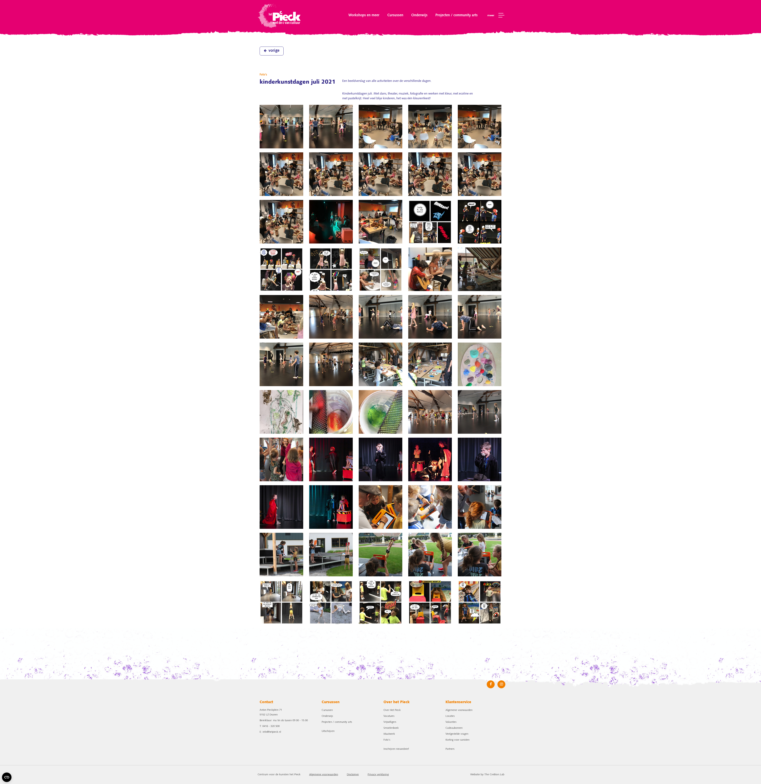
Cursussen (395, 15)
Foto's (386, 740)
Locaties (450, 716)
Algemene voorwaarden (459, 710)
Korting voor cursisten (457, 740)
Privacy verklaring (378, 774)
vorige (274, 51)
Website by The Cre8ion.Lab (487, 774)
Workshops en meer (363, 15)
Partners (450, 749)
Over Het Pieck (392, 710)
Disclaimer (353, 774)
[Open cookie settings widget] (6, 777)
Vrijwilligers (389, 722)
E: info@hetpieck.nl (270, 732)
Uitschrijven (328, 731)
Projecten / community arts (456, 15)
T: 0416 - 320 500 (270, 726)
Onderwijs (419, 15)
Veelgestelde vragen (457, 734)
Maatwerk (389, 734)
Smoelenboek (391, 728)
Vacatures (388, 716)
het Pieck (280, 15)
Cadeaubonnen (454, 728)
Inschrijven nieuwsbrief (396, 749)
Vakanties (451, 722)
